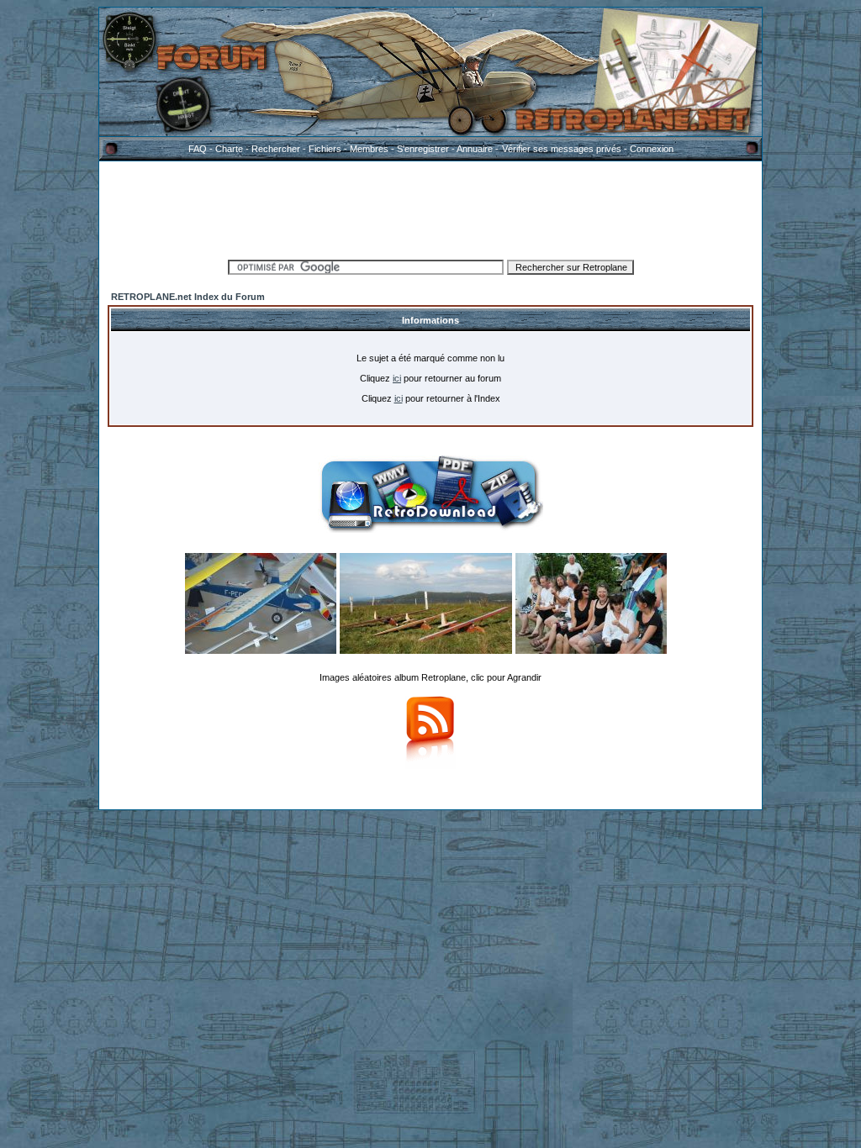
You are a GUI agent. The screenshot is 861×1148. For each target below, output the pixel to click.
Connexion (651, 149)
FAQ (197, 149)
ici (397, 378)
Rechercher (275, 149)
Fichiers (325, 149)
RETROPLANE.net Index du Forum (188, 297)
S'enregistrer (423, 149)
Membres (369, 149)
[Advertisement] (430, 207)
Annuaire (475, 149)
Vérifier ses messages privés (561, 149)
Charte (229, 149)
